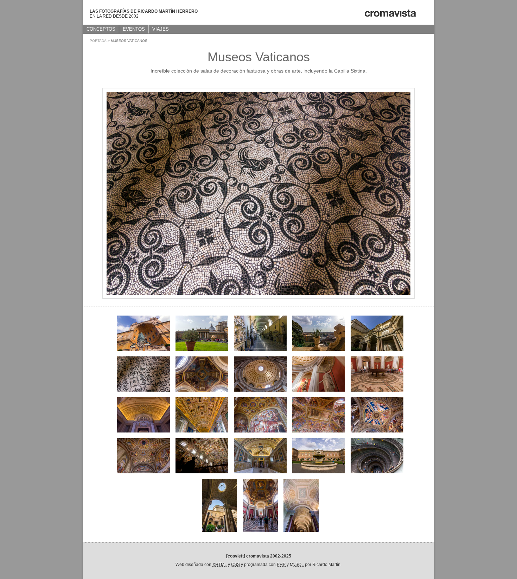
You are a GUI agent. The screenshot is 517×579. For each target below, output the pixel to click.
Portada (98, 41)
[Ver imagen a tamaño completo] (258, 297)
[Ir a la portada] (390, 16)
